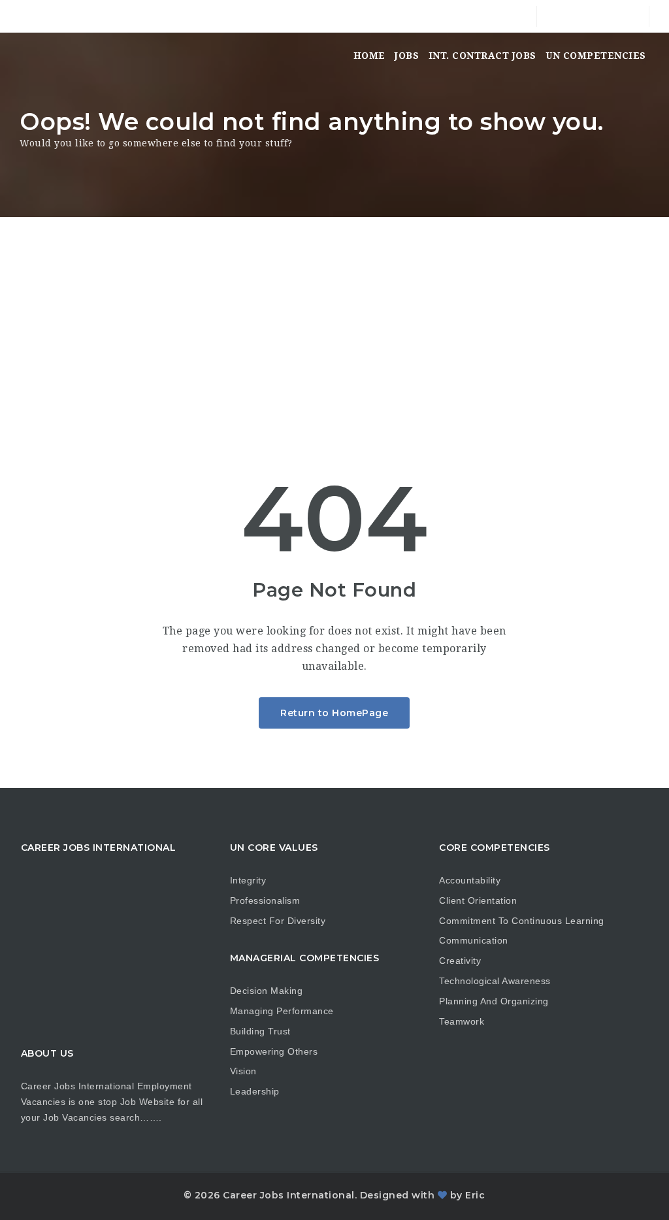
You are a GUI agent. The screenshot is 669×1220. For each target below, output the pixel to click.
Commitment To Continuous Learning (521, 920)
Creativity (460, 960)
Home (369, 55)
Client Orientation (478, 900)
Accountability (469, 880)
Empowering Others (274, 1051)
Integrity (248, 880)
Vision (243, 1071)
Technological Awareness (495, 981)
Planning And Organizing (494, 1001)
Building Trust (260, 1031)
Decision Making (266, 990)
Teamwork (461, 1021)
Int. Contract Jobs (482, 55)
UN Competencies (596, 55)
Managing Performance (282, 1011)
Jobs (407, 55)
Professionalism (265, 900)
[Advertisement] (334, 314)
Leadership (255, 1091)
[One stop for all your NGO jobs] (36, 55)
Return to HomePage (334, 713)
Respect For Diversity (278, 920)
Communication (473, 940)
